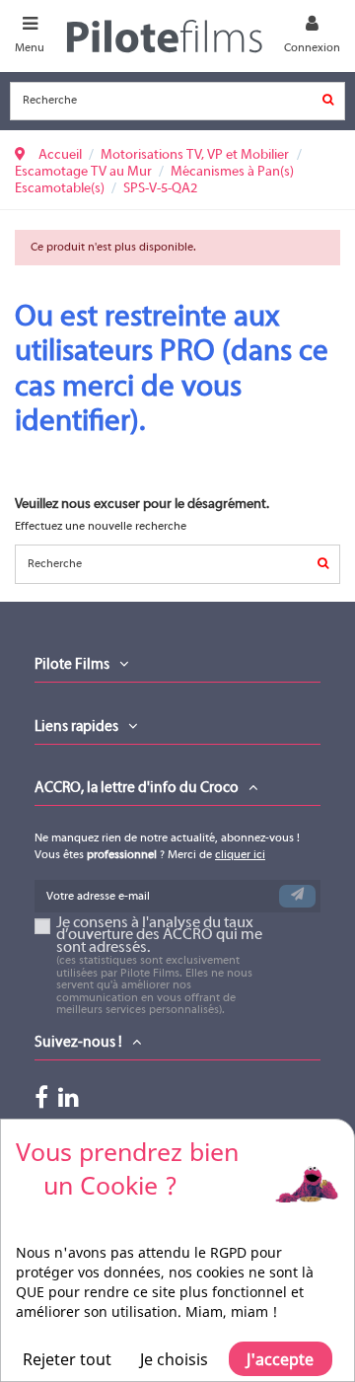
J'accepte (280, 1359)
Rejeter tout (67, 1359)
